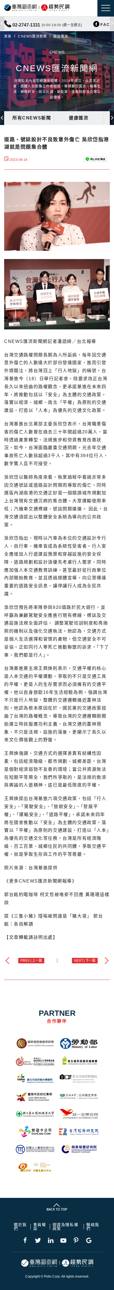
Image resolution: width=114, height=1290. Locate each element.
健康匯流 (78, 118)
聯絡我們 (92, 1226)
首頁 (7, 36)
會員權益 (39, 1226)
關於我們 (20, 1226)
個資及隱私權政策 (66, 1226)
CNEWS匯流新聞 (32, 36)
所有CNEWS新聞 (31, 118)
